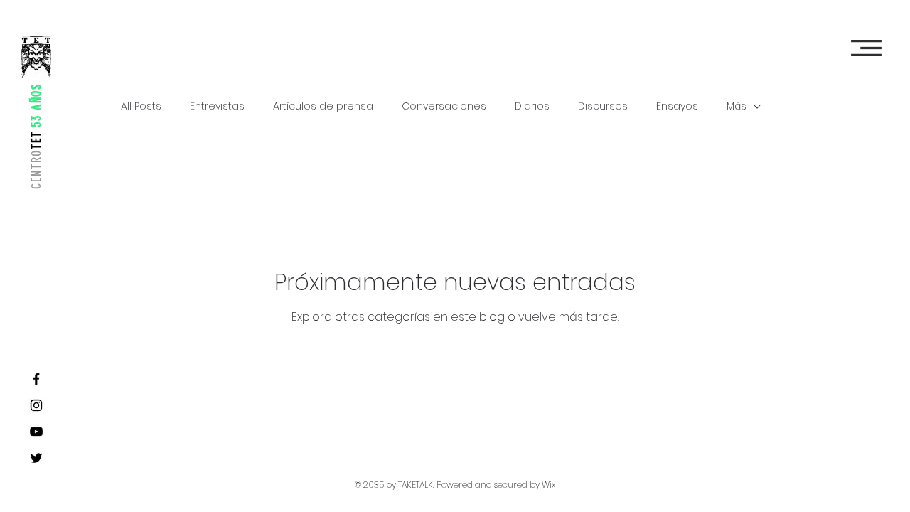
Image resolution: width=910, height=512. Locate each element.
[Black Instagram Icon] (36, 405)
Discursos (603, 106)
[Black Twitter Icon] (36, 458)
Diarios (532, 106)
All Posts (141, 106)
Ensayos (677, 106)
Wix (548, 485)
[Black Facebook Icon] (36, 379)
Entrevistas (217, 106)
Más (736, 106)
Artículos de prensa (323, 106)
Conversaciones (444, 106)
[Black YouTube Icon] (36, 431)
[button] (866, 48)
